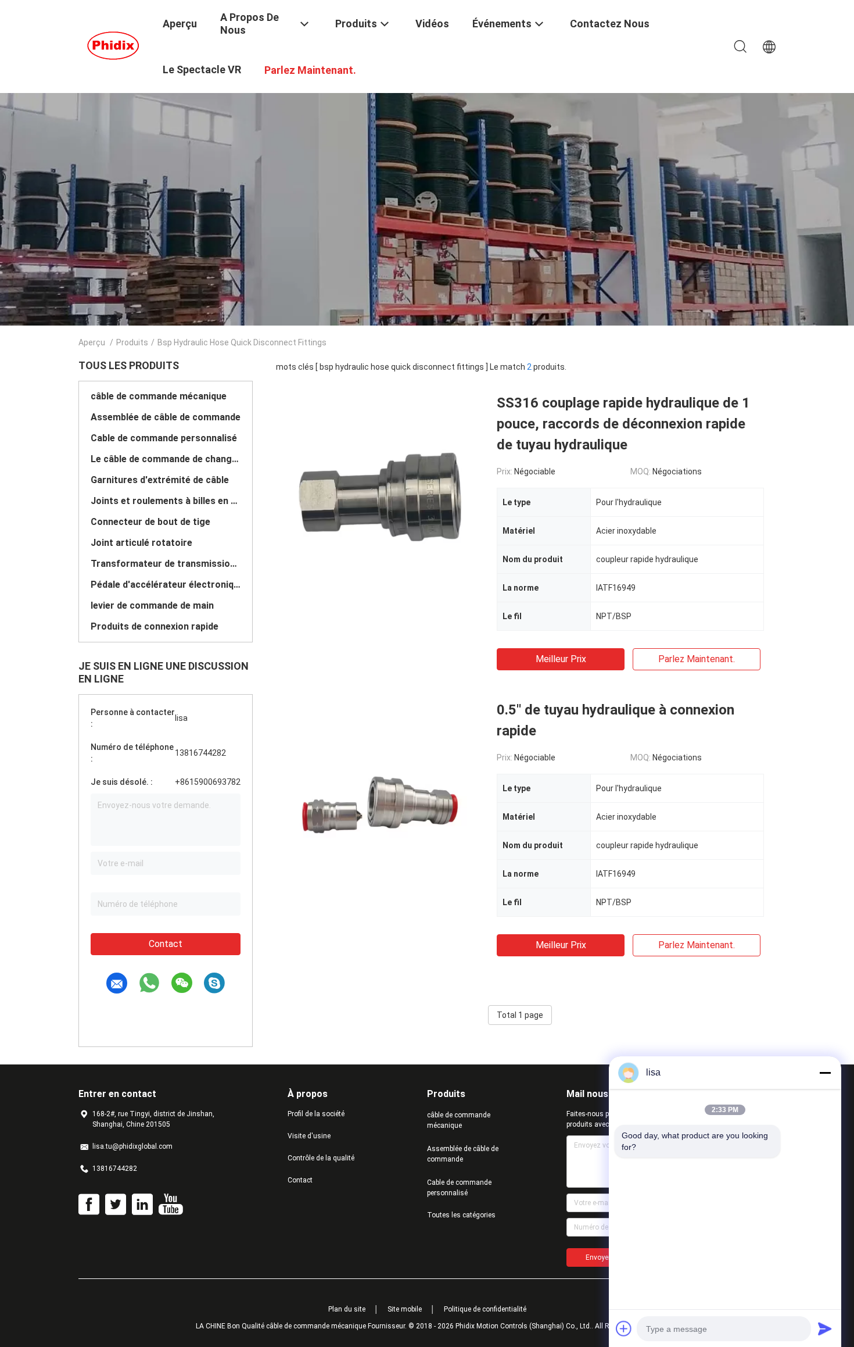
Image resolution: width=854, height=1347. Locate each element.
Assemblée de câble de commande (166, 417)
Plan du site (346, 1309)
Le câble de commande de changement (166, 459)
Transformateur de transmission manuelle (166, 563)
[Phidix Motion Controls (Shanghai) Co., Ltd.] (113, 45)
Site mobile (404, 1309)
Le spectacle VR (202, 69)
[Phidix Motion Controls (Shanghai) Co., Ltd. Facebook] (88, 1204)
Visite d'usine (309, 1136)
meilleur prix (561, 658)
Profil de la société (316, 1114)
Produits (132, 342)
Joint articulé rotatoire (141, 542)
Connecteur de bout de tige (150, 521)
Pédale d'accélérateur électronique (166, 584)
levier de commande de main (152, 605)
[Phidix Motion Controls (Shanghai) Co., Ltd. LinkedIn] (142, 1204)
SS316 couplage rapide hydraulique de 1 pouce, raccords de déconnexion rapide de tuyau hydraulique (623, 424)
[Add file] (624, 1328)
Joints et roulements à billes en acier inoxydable (166, 500)
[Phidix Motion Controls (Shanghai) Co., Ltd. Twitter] (115, 1204)
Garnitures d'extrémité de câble (160, 479)
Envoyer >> (603, 1257)
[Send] (825, 1328)
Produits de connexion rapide (154, 626)
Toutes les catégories (461, 1215)
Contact (165, 943)
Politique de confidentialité (485, 1309)
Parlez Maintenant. (696, 658)
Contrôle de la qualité (321, 1158)
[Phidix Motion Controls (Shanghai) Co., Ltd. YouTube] (170, 1204)
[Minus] (825, 1073)
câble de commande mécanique (159, 396)
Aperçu (91, 342)
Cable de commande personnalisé (164, 438)
